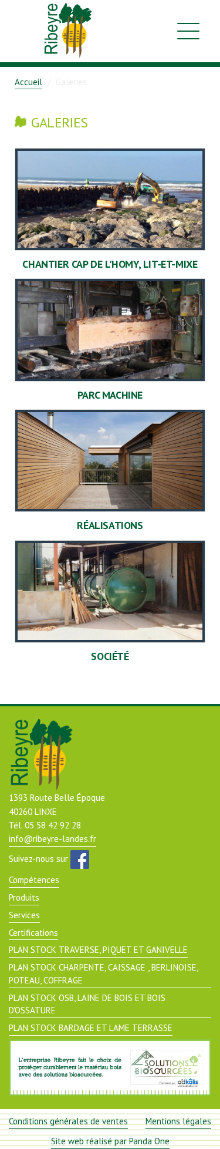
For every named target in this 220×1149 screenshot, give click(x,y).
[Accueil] (63, 31)
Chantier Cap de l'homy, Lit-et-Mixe (109, 264)
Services (24, 915)
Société (109, 656)
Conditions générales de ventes (68, 1121)
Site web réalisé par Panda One (110, 1141)
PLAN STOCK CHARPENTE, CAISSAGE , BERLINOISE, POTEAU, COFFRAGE (103, 973)
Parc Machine (110, 395)
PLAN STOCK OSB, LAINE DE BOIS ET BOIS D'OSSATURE (87, 1004)
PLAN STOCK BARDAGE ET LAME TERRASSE (90, 1027)
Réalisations (110, 525)
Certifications (33, 932)
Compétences (34, 879)
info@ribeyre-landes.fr (52, 838)
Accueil (28, 81)
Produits (24, 897)
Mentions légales (178, 1121)
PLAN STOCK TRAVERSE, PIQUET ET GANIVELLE (98, 949)
